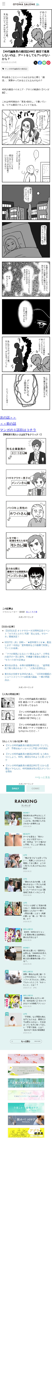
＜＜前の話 (8, 423)
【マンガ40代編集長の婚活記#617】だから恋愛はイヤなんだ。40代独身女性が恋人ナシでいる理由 (27, 768)
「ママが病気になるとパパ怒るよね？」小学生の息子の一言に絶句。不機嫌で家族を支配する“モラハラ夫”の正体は (27, 657)
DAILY (15, 788)
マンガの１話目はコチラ (18, 430)
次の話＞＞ (8, 417)
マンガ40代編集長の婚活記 (16, 69)
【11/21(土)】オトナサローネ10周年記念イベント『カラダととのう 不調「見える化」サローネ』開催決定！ (27, 633)
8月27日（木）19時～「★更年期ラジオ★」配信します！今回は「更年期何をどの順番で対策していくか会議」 (28, 645)
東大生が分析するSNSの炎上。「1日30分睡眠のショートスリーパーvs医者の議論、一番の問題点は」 (28, 677)
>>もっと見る (42, 777)
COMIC (36, 788)
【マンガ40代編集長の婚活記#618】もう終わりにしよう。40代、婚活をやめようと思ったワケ (27, 757)
